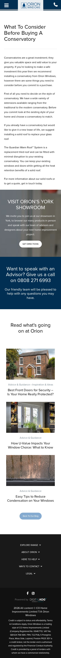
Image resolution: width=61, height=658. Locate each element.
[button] (30, 244)
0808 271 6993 (34, 280)
